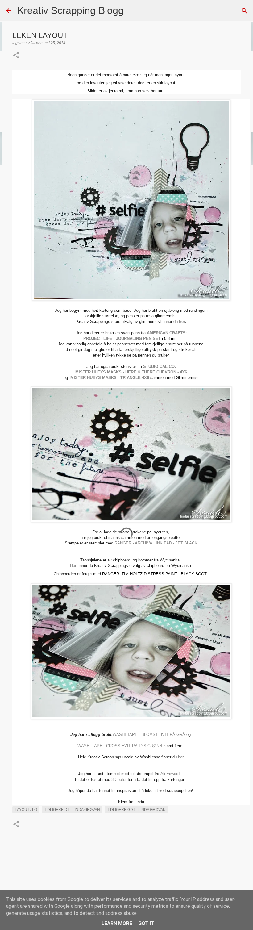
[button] (16, 56)
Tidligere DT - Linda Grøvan (72, 809)
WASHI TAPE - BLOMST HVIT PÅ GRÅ (149, 734)
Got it (146, 923)
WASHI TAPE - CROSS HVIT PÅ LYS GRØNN (120, 746)
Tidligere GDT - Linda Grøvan (136, 809)
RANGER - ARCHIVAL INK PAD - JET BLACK (155, 543)
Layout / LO (26, 809)
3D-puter (118, 779)
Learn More (117, 923)
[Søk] (132, 10)
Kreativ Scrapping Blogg (70, 10)
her (182, 321)
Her (73, 565)
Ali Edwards (171, 773)
